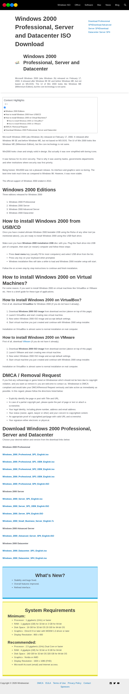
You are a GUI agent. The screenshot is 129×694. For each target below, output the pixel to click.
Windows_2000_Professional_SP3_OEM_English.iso (28, 476)
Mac (99, 5)
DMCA (40, 683)
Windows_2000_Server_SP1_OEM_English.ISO (26, 506)
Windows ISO (64, 5)
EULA (48, 683)
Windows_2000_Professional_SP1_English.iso (26, 454)
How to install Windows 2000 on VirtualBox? (25, 121)
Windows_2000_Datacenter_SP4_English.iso (25, 558)
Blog (117, 5)
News (108, 5)
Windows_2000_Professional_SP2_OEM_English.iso (28, 469)
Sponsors (65, 687)
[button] (125, 5)
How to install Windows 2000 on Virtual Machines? (26, 118)
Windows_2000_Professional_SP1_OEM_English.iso (28, 462)
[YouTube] (118, 683)
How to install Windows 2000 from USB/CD (23, 114)
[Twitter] (114, 683)
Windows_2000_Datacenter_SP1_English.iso (25, 551)
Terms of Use (59, 683)
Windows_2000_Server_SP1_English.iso (22, 499)
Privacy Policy (74, 683)
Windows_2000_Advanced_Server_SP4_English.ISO (28, 536)
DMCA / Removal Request (16, 127)
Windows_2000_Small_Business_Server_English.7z (28, 521)
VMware (26, 341)
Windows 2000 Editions (15, 111)
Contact (87, 683)
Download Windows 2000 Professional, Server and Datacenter (31, 130)
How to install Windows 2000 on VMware (24, 124)
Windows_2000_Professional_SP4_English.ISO (26, 484)
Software (89, 5)
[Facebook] (111, 683)
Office (77, 5)
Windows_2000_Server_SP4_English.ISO (23, 513)
